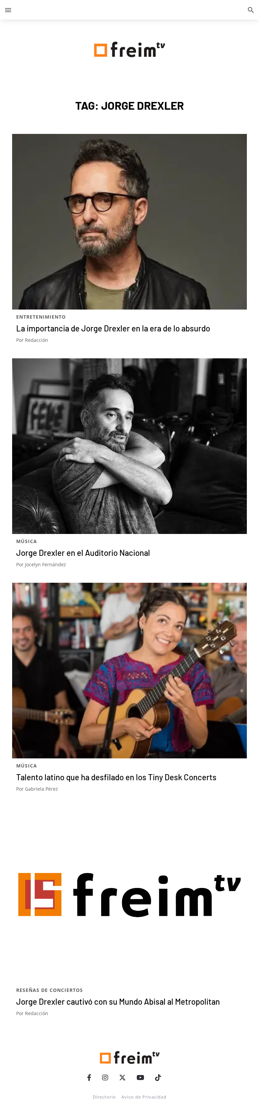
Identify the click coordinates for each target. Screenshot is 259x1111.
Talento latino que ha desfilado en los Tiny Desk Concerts (116, 777)
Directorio (104, 1097)
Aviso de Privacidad (144, 1097)
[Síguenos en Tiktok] (158, 1077)
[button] (8, 9)
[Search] (251, 9)
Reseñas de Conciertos (49, 990)
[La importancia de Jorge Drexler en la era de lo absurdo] (129, 222)
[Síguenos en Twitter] (122, 1077)
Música (26, 541)
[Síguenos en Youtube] (140, 1077)
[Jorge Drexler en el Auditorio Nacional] (129, 446)
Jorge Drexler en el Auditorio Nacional (83, 553)
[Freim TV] (129, 48)
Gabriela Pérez (41, 789)
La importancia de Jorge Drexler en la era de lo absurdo (113, 328)
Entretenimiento (41, 317)
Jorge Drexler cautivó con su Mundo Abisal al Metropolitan (118, 1001)
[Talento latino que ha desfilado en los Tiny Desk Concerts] (129, 670)
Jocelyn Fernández (45, 564)
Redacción (36, 340)
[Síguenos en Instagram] (105, 1077)
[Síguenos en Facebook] (89, 1077)
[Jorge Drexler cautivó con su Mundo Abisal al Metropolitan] (129, 895)
